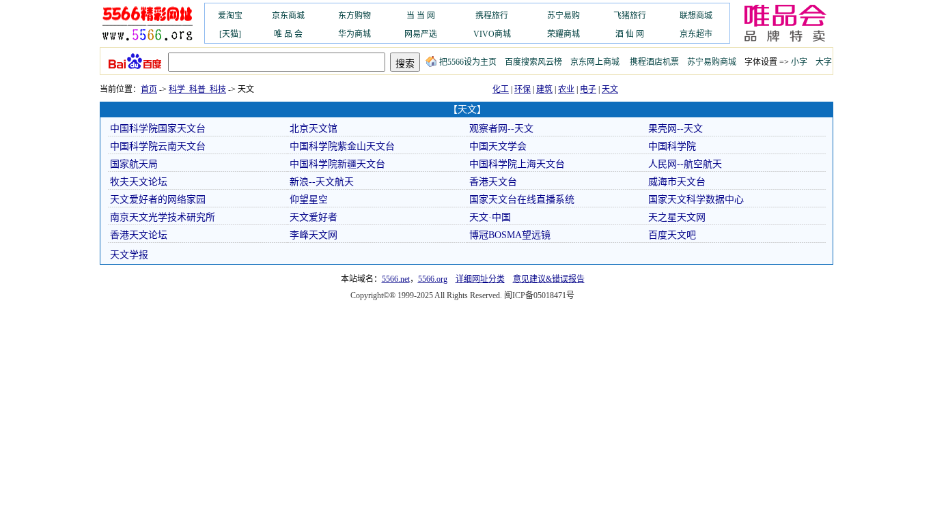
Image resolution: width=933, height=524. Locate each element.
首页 (149, 89)
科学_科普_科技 (197, 89)
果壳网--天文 (675, 128)
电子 (588, 89)
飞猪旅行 (629, 15)
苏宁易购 (563, 15)
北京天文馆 (313, 128)
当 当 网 (420, 15)
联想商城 (696, 15)
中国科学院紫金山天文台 (342, 146)
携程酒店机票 (654, 62)
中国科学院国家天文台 (158, 128)
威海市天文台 (677, 182)
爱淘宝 (230, 15)
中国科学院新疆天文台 (337, 164)
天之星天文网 (677, 217)
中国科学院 (672, 146)
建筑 (544, 89)
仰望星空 (309, 199)
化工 (500, 89)
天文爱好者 (313, 217)
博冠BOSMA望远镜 (510, 235)
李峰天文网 (313, 235)
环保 (522, 89)
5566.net (396, 279)
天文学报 (129, 255)
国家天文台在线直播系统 (521, 199)
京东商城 (288, 15)
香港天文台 (493, 182)
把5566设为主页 (468, 62)
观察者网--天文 (501, 128)
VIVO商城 (492, 34)
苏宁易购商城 (711, 62)
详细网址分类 (480, 279)
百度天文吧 (672, 235)
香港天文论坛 (138, 235)
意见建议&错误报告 (549, 279)
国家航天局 (134, 164)
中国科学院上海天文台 (517, 164)
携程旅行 (491, 15)
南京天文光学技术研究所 (162, 217)
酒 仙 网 (629, 34)
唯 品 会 (288, 34)
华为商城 (354, 34)
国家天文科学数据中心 (696, 199)
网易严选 (420, 34)
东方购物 (354, 15)
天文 (610, 89)
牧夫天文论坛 (138, 182)
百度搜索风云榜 (533, 62)
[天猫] (230, 34)
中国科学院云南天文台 (158, 146)
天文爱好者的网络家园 (158, 199)
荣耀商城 (563, 34)
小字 (799, 62)
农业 (566, 89)
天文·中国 (490, 217)
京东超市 (696, 34)
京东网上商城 (594, 62)
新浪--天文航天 (322, 182)
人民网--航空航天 (685, 164)
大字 (824, 62)
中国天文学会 (498, 146)
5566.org (432, 279)
